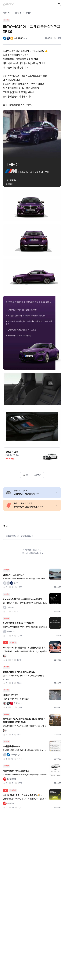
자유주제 (17, 13)
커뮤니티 (6, 13)
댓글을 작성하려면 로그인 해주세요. (20, 536)
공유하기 (37, 475)
